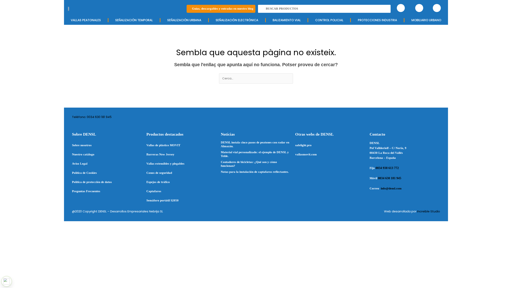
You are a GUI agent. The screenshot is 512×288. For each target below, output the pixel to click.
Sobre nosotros (82, 145)
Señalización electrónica (237, 20)
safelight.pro (303, 145)
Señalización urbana (184, 20)
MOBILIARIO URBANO (426, 20)
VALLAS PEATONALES (86, 20)
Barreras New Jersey (160, 154)
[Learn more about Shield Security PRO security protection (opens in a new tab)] (6, 281)
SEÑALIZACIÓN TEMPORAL (134, 20)
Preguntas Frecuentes (86, 191)
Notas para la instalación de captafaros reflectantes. (255, 171)
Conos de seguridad (159, 172)
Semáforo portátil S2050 (162, 200)
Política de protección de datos (92, 182)
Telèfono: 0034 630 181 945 (92, 117)
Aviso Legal (79, 163)
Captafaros (153, 191)
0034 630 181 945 (389, 178)
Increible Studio (428, 211)
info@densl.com (391, 188)
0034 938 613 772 (387, 168)
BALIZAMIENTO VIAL (287, 20)
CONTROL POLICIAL (329, 20)
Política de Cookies (84, 172)
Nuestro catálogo (83, 154)
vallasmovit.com (306, 154)
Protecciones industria (377, 20)
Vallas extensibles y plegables (165, 163)
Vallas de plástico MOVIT (163, 145)
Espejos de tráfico (158, 182)
